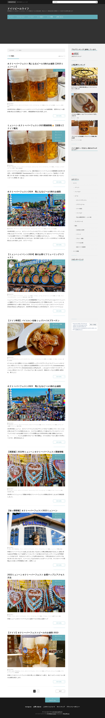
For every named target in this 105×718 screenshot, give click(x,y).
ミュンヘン (58, 105)
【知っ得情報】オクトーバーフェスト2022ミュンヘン (32, 510)
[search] (96, 2)
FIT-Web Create (51, 713)
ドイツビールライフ (18, 8)
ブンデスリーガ (79, 221)
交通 (24, 297)
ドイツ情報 (50, 17)
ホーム (10, 17)
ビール (60, 70)
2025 (10, 166)
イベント (16, 105)
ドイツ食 (55, 359)
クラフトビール (80, 204)
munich (12, 671)
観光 (8, 106)
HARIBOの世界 (80, 230)
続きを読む (59, 115)
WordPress (66, 713)
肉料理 (10, 360)
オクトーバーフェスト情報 (35, 424)
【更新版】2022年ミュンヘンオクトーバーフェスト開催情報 (35, 451)
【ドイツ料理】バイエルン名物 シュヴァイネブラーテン (33, 320)
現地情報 (20, 168)
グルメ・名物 (58, 324)
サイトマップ (61, 706)
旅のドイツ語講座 (81, 247)
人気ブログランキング (76, 56)
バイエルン (57, 166)
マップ (49, 616)
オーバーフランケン (81, 200)
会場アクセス (55, 616)
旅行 (62, 105)
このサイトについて (49, 706)
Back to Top (52, 700)
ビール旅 (58, 295)
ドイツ (30, 105)
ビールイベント (46, 295)
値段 (18, 426)
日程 (17, 168)
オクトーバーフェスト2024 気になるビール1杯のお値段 (34, 191)
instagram (28, 706)
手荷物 (58, 548)
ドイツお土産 (79, 242)
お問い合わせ (59, 17)
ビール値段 (52, 295)
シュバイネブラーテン (14, 359)
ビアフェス (47, 671)
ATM (12, 548)
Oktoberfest (11, 105)
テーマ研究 (79, 208)
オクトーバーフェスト (24, 105)
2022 (10, 548)
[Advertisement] (52, 31)
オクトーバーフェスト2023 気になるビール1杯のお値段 (34, 386)
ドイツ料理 (43, 359)
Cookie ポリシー (79, 329)
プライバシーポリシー (73, 706)
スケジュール (35, 166)
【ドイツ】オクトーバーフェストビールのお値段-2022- (33, 632)
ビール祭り (12, 168)
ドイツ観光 (40, 17)
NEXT (60, 691)
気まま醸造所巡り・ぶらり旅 (83, 217)
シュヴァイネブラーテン (24, 359)
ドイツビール (20, 17)
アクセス (11, 490)
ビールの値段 (52, 105)
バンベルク (31, 17)
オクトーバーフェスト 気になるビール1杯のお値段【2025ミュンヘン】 (64, 2)
